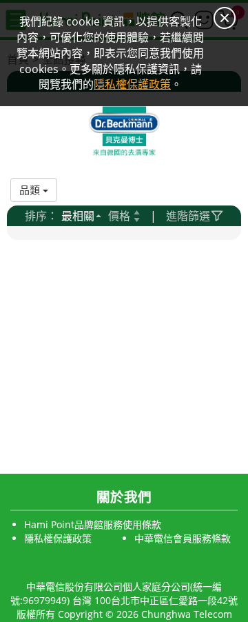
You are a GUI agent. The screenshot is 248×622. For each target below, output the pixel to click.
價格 (119, 216)
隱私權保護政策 (58, 538)
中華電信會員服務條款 (182, 538)
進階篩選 (188, 216)
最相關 (77, 215)
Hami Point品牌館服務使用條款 (92, 524)
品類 (31, 190)
